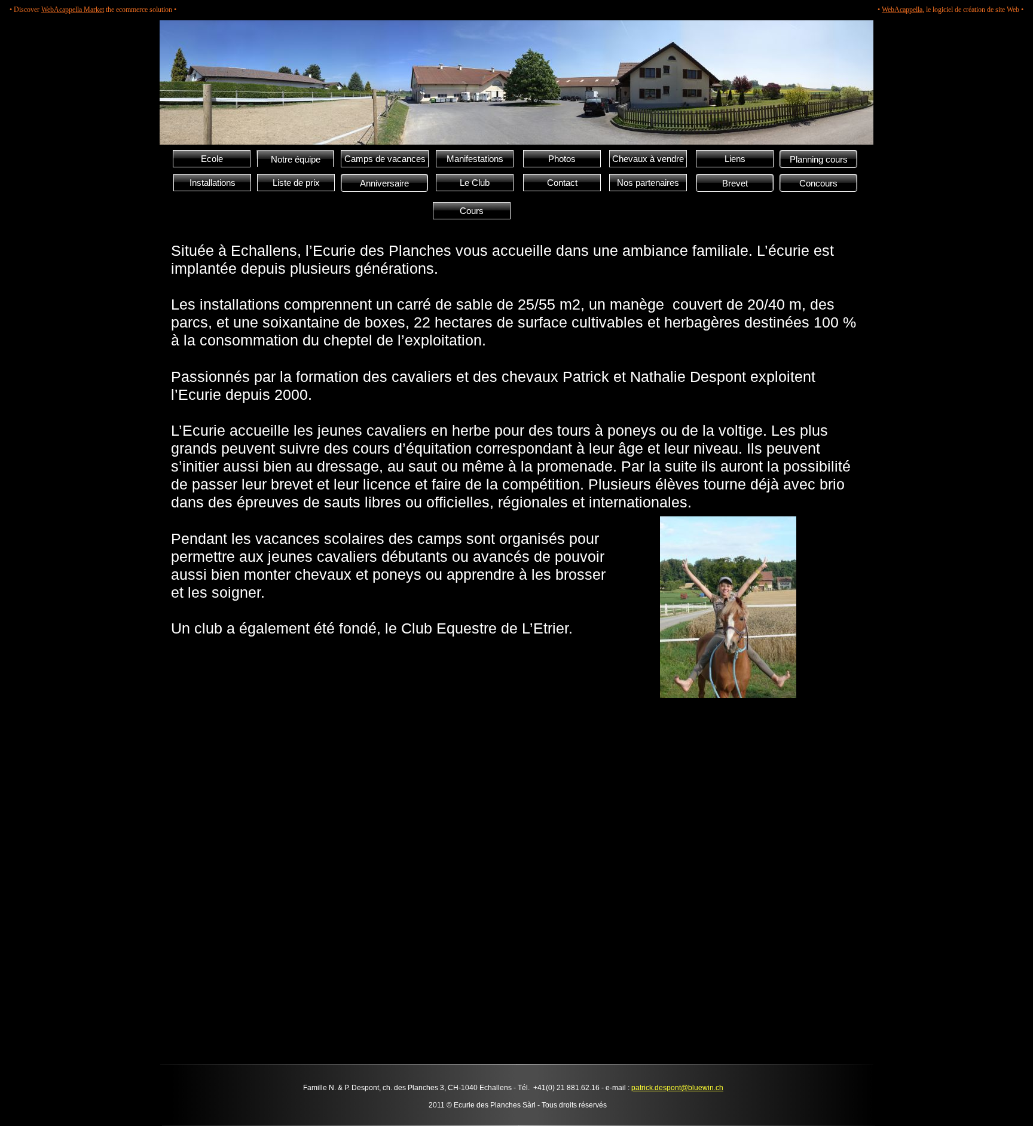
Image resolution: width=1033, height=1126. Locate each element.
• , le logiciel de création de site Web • (950, 9)
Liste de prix (296, 183)
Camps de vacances (385, 159)
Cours (472, 211)
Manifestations (475, 159)
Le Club (475, 183)
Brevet (735, 183)
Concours (818, 183)
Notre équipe (295, 159)
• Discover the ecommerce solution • (93, 9)
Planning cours (819, 159)
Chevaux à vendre (648, 159)
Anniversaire (384, 183)
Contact (562, 183)
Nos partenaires (648, 183)
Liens (735, 159)
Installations (213, 183)
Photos (562, 159)
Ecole (212, 159)
